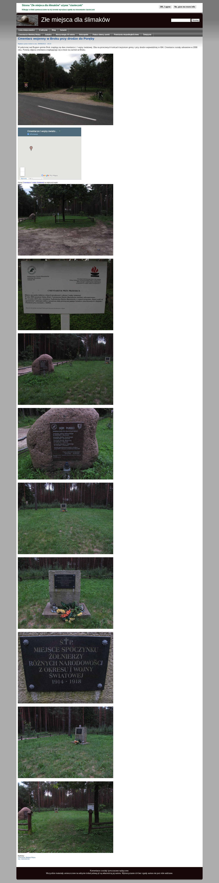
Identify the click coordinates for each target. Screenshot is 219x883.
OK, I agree (165, 7)
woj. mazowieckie (24, 859)
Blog (54, 30)
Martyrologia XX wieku (65, 35)
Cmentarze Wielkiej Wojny (29, 35)
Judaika (48, 35)
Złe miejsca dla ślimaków (75, 19)
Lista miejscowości (26, 30)
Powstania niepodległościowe (126, 35)
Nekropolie (83, 35)
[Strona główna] (27, 25)
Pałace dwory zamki (101, 35)
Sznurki (63, 30)
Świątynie (147, 35)
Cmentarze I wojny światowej (33, 182)
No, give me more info (184, 7)
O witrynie (43, 30)
